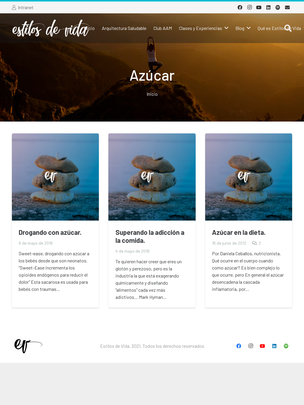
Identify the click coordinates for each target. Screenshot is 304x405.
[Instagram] (249, 7)
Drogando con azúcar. (50, 232)
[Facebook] (240, 7)
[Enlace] (51, 28)
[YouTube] (259, 7)
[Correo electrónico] (287, 7)
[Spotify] (278, 7)
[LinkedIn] (268, 7)
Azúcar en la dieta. (239, 232)
